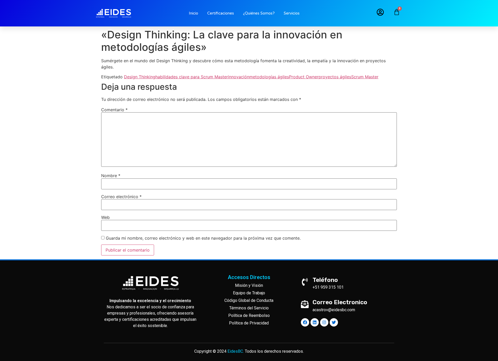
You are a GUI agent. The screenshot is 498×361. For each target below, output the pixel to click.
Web (105, 217)
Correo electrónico (121, 197)
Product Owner (304, 76)
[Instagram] (324, 322)
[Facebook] (305, 322)
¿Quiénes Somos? (259, 13)
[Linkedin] (314, 322)
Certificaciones (220, 13)
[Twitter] (334, 322)
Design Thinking (139, 76)
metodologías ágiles (269, 76)
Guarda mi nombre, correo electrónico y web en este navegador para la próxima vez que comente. (203, 238)
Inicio (193, 13)
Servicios (292, 13)
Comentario (114, 110)
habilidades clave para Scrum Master (191, 76)
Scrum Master (364, 76)
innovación (238, 76)
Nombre (110, 175)
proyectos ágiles (335, 76)
